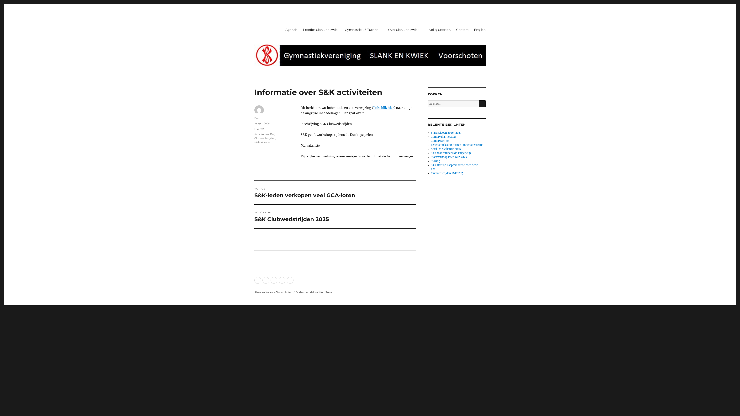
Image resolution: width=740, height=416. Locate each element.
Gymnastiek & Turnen (361, 30)
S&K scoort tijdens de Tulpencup (451, 153)
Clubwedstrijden (264, 138)
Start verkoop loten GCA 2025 (449, 157)
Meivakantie (262, 142)
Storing (435, 161)
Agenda (291, 30)
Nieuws (259, 128)
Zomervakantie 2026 (444, 136)
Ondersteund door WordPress (314, 292)
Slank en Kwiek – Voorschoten (273, 292)
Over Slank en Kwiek (404, 30)
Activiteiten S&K (264, 134)
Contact (462, 30)
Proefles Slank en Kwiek (321, 30)
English (480, 30)
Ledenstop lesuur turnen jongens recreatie (457, 145)
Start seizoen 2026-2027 (446, 132)
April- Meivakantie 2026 (446, 149)
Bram (257, 118)
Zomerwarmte (440, 141)
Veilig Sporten (440, 30)
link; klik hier (383, 108)
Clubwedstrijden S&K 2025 (447, 173)
